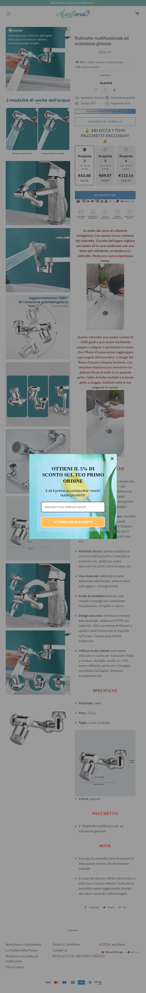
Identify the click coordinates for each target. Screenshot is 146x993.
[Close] (112, 458)
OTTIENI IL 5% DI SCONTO (73, 522)
